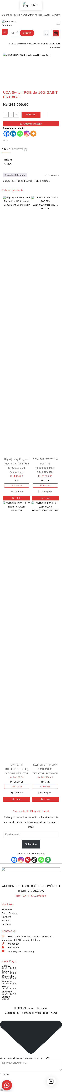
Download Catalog (15, 175)
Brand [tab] (6, 149)
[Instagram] (27, 134)
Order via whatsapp (32, 124)
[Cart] (56, 33)
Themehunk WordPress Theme (38, 1012)
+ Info (18, 498)
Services (6, 924)
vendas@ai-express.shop (21, 951)
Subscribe (31, 844)
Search (27, 32)
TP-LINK (45, 480)
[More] (33, 134)
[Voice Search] (17, 33)
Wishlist (6, 920)
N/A (17, 480)
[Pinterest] (28, 860)
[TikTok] (34, 860)
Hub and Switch (24, 181)
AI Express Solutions (35, 1008)
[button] (7, 1085)
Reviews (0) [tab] (19, 149)
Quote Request (10, 913)
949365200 (14, 944)
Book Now (7, 909)
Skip (2, 1090)
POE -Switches (42, 181)
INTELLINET (16, 782)
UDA (5, 140)
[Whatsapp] (20, 134)
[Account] (46, 33)
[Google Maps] (48, 860)
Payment (6, 917)
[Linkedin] (13, 134)
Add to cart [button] (17, 485)
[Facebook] (6, 134)
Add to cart (31, 114)
